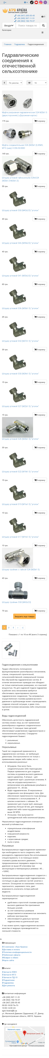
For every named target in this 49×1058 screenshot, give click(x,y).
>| (22, 627)
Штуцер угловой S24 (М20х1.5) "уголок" (20, 439)
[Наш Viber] (45, 2)
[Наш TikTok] (31, 2)
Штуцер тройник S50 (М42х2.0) (16, 602)
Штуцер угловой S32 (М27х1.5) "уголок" (20, 341)
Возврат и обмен (10, 957)
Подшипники (9, 980)
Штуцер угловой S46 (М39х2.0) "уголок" (20, 243)
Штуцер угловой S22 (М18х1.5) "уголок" (20, 471)
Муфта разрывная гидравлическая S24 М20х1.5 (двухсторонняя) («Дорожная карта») (24, 114)
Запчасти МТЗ (9, 974)
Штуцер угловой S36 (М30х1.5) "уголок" (20, 308)
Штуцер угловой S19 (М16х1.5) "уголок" (20, 504)
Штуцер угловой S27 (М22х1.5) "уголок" (20, 406)
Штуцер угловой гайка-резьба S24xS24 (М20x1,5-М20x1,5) (20, 179)
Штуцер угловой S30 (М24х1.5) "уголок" (20, 373)
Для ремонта (9, 985)
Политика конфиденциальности (17, 952)
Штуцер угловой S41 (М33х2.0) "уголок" (20, 275)
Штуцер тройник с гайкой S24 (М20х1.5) (21, 569)
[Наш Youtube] (36, 2)
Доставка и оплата (11, 949)
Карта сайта (8, 960)
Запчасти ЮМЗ (10, 971)
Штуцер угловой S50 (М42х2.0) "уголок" (20, 210)
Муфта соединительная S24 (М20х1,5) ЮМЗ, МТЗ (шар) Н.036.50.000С (22, 146)
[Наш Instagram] (40, 2)
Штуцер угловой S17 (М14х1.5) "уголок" (20, 537)
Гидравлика (8, 982)
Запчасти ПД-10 (10, 977)
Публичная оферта (11, 954)
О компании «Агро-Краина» (15, 946)
